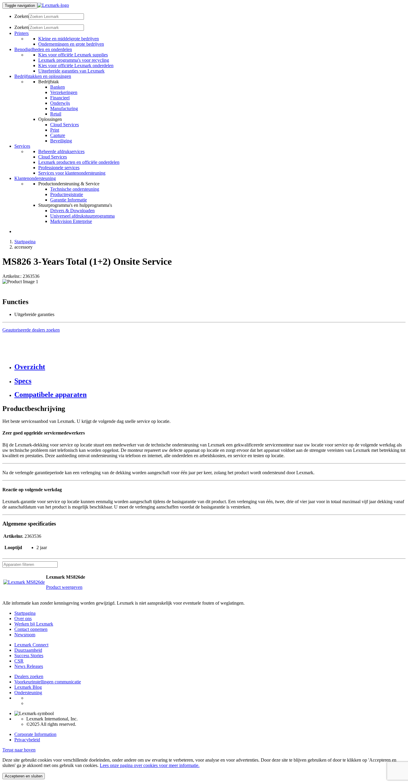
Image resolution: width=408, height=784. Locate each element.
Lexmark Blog (28, 687)
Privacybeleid (27, 739)
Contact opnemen (30, 629)
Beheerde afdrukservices (61, 151)
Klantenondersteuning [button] (35, 178)
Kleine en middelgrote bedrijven (68, 38)
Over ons (23, 618)
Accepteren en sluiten (23, 776)
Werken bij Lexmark (33, 623)
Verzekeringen (63, 92)
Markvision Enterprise (71, 221)
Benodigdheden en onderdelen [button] (43, 49)
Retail (55, 113)
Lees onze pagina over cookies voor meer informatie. (150, 765)
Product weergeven (64, 587)
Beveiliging (61, 140)
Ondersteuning (28, 692)
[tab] (210, 367)
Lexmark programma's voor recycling (73, 60)
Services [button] (22, 146)
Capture (57, 135)
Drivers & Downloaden (72, 210)
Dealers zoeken (28, 676)
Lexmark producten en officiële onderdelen (78, 162)
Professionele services (58, 167)
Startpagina (25, 241)
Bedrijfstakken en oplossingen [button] (42, 76)
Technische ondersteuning (74, 189)
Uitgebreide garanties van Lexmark (71, 70)
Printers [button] (21, 33)
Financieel (60, 97)
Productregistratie (66, 194)
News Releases (28, 666)
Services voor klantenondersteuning (71, 172)
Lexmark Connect (31, 644)
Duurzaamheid (28, 650)
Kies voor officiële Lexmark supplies (73, 54)
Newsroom (24, 634)
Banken (57, 87)
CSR (19, 660)
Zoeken (21, 16)
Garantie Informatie (68, 199)
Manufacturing (64, 108)
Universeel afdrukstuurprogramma (82, 215)
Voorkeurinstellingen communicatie (47, 681)
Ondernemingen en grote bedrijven (71, 44)
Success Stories (28, 655)
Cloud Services (64, 124)
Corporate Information (35, 734)
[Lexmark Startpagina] (53, 5)
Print (54, 130)
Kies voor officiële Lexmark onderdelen (75, 65)
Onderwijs (60, 103)
